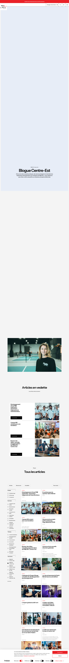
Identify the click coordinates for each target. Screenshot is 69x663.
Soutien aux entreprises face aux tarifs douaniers (34, 1)
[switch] (31, 661)
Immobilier (11, 518)
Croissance (11, 497)
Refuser (60, 655)
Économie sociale (11, 509)
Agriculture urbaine (11, 516)
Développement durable (12, 537)
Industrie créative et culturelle (11, 524)
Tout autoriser (60, 652)
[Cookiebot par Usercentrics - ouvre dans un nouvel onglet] (7, 661)
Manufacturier (12, 506)
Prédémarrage (12, 493)
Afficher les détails (58, 660)
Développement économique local (12, 548)
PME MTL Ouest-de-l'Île (12, 577)
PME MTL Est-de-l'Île (12, 570)
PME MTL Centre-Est (34, 167)
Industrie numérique (11, 527)
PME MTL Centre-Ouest (12, 566)
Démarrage (11, 495)
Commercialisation (12, 534)
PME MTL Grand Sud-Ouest (11, 573)
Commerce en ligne (12, 513)
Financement (12, 539)
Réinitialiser (9, 581)
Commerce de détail (12, 504)
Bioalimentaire (12, 520)
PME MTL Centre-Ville (11, 560)
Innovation (11, 541)
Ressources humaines (11, 544)
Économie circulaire (11, 552)
